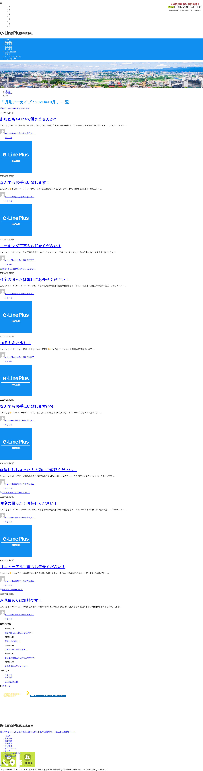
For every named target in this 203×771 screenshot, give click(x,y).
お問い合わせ (15, 19)
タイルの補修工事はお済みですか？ (20, 658)
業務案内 (14, 9)
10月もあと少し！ (15, 343)
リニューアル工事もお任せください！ (32, 567)
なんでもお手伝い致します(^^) (26, 406)
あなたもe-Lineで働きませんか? (28, 119)
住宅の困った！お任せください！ (28, 503)
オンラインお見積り (18, 24)
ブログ (13, 21)
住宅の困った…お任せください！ (19, 633)
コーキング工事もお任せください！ (30, 246)
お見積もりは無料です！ (21, 600)
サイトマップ (15, 26)
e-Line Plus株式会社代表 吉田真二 (19, 133)
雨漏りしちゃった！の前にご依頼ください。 (38, 470)
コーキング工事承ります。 (16, 650)
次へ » (7, 686)
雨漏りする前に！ (12, 641)
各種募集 (14, 14)
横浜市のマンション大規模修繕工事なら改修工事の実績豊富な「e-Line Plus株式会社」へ (37, 732)
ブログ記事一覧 (11, 682)
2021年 (8, 93)
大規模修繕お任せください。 (17, 666)
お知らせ (8, 138)
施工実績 (14, 12)
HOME (13, 7)
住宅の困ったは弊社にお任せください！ (34, 279)
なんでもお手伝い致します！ (25, 182)
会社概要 (14, 17)
